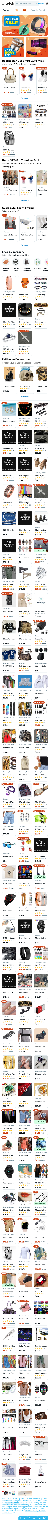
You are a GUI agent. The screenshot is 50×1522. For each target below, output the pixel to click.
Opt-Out (32, 1518)
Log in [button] (41, 3)
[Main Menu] (3, 4)
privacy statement (12, 1502)
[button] (37, 3)
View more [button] (25, 98)
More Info (43, 1518)
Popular (6, 10)
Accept (23, 1518)
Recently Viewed (38, 10)
